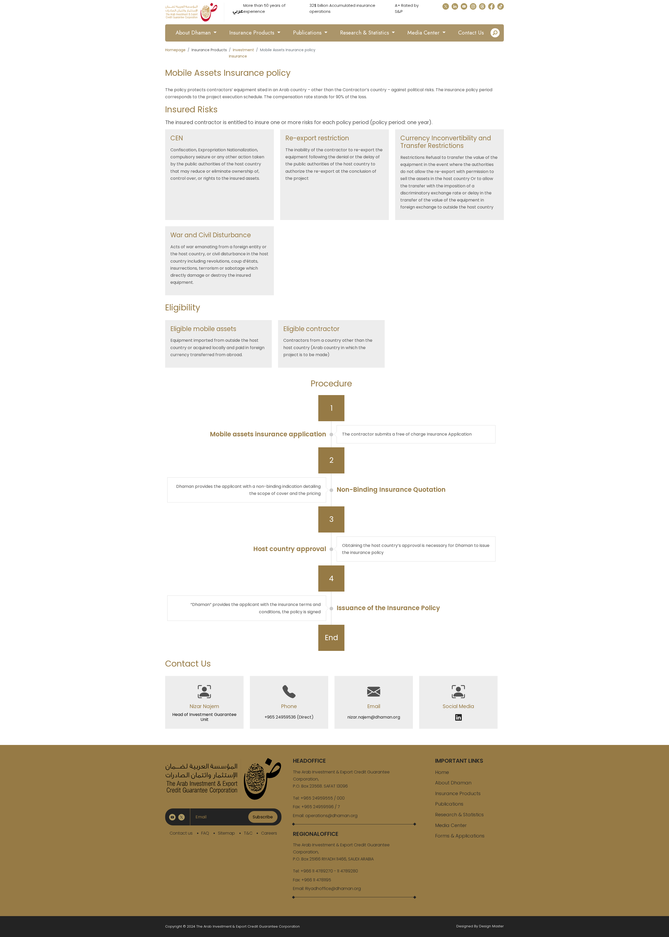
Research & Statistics (459, 814)
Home (442, 772)
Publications (449, 804)
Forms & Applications (460, 835)
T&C (248, 833)
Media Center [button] (424, 33)
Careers (269, 833)
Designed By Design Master (480, 926)
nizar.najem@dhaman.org (373, 717)
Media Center (451, 825)
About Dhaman (453, 782)
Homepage (175, 50)
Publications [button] (308, 33)
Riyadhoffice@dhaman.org (333, 889)
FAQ (205, 833)
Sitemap (226, 833)
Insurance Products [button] (252, 33)
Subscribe (263, 817)
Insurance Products (458, 793)
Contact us (181, 833)
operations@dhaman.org (331, 816)
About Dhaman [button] (194, 33)
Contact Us (471, 33)
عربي (238, 11)
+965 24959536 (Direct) (289, 717)
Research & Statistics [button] (365, 33)
